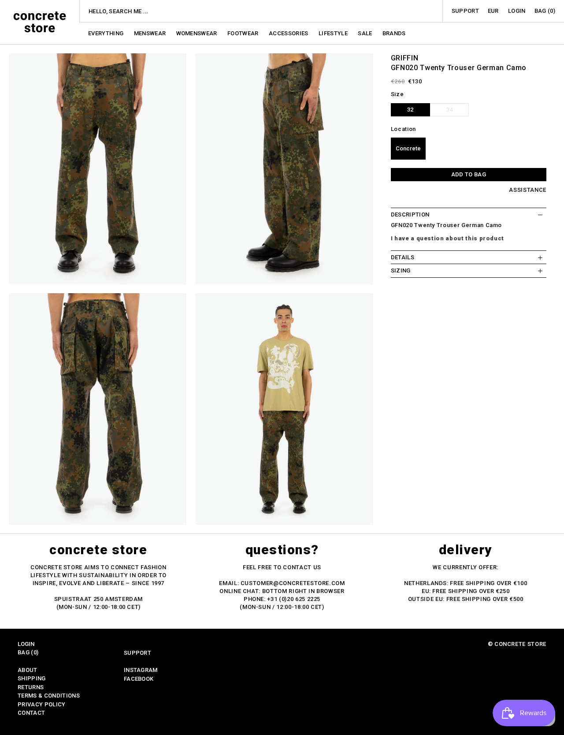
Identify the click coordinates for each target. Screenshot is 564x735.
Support (465, 10)
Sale (366, 33)
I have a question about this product (447, 238)
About (27, 670)
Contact (31, 712)
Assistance (527, 190)
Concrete (408, 149)
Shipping (32, 678)
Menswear (150, 33)
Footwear (243, 33)
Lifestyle (334, 33)
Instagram (141, 670)
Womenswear (197, 33)
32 (410, 109)
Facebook (139, 678)
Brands (394, 33)
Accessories (289, 33)
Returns (31, 687)
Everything (106, 33)
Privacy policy (42, 704)
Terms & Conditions (49, 695)
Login (517, 10)
